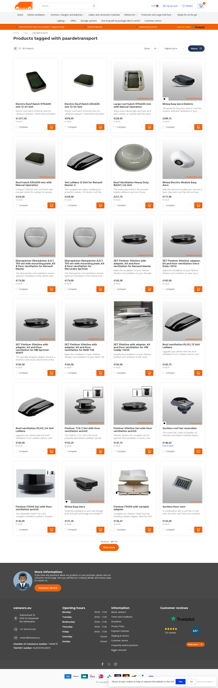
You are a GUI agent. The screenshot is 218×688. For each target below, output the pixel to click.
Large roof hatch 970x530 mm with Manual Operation (132, 105)
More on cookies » (205, 681)
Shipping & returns (120, 635)
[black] (164, 99)
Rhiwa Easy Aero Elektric (178, 104)
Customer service (153, 20)
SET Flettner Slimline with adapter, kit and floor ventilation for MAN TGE (81, 347)
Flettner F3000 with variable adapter (131, 508)
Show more (109, 547)
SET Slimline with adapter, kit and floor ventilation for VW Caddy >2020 (132, 347)
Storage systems (89, 20)
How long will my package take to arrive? (120, 20)
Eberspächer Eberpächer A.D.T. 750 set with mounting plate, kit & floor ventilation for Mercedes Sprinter (84, 264)
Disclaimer (116, 621)
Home (20, 14)
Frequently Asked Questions (124, 645)
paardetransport (40, 32)
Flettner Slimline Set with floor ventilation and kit (133, 429)
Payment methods (120, 631)
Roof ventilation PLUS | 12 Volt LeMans (181, 346)
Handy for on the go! (187, 14)
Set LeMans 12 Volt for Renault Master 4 (83, 184)
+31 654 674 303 (28, 629)
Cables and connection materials (104, 14)
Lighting (60, 20)
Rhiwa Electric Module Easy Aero (179, 184)
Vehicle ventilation (36, 14)
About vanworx (118, 612)
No (191, 681)
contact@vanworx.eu (30, 637)
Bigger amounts (119, 650)
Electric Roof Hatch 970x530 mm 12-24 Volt (33, 105)
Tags (26, 32)
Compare (23, 127)
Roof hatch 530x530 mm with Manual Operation (34, 184)
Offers (73, 20)
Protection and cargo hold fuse (156, 14)
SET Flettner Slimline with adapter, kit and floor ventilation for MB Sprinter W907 (32, 348)
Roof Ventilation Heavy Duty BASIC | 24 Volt (131, 184)
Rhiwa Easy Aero (75, 506)
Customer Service (47, 587)
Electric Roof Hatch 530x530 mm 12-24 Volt (82, 105)
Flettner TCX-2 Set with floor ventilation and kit (82, 429)
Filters (194, 48)
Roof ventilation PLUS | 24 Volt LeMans (35, 429)
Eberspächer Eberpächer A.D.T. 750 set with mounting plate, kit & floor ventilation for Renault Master (35, 264)
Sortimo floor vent (174, 506)
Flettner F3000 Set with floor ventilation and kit (34, 508)
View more (193, 644)
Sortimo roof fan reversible (180, 428)
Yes (180, 681)
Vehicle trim (129, 14)
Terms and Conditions (121, 616)
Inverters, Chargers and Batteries (66, 14)
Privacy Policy (117, 626)
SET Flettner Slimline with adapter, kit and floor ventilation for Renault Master (132, 263)
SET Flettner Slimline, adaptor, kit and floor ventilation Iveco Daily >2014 (182, 263)
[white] (166, 99)
